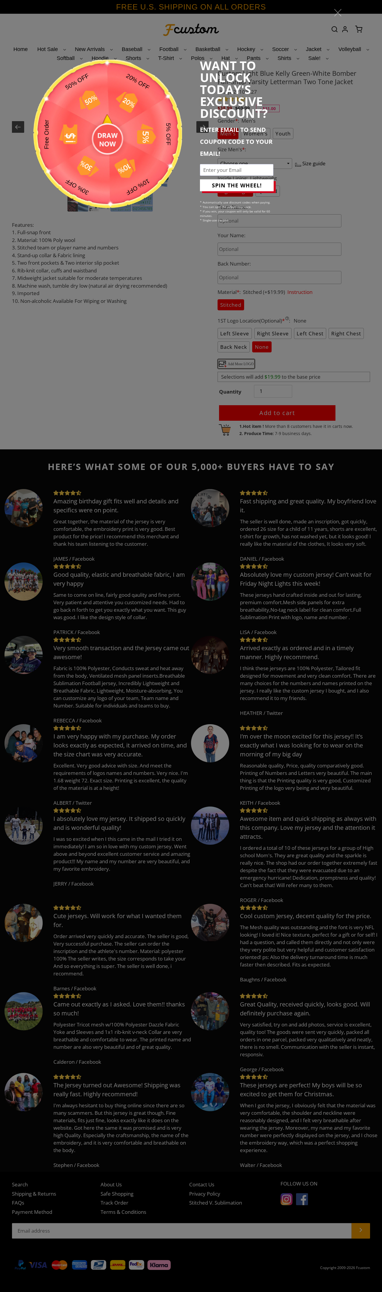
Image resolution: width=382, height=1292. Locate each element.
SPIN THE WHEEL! (237, 185)
